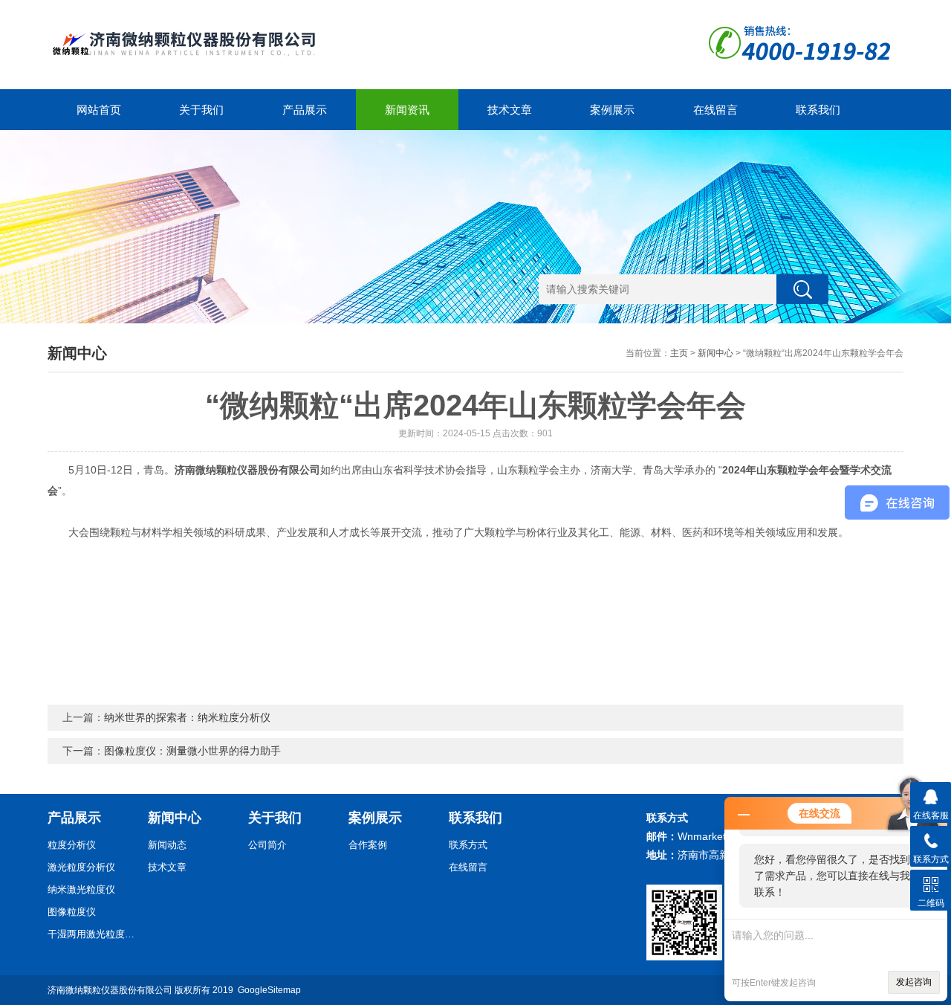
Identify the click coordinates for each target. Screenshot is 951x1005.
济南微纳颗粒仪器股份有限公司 (110, 990)
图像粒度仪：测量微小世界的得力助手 (192, 751)
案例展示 (612, 109)
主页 (679, 353)
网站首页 (99, 109)
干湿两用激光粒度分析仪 (92, 934)
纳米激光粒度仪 (81, 889)
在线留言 (715, 109)
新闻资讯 (407, 109)
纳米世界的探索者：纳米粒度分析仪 (187, 717)
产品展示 (304, 109)
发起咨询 (914, 982)
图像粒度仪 (72, 911)
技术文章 (509, 109)
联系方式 (468, 844)
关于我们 (201, 109)
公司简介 (267, 844)
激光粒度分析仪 (81, 867)
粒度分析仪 (72, 844)
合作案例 (367, 844)
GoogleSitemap (269, 990)
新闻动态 (167, 844)
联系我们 (818, 109)
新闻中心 (715, 353)
